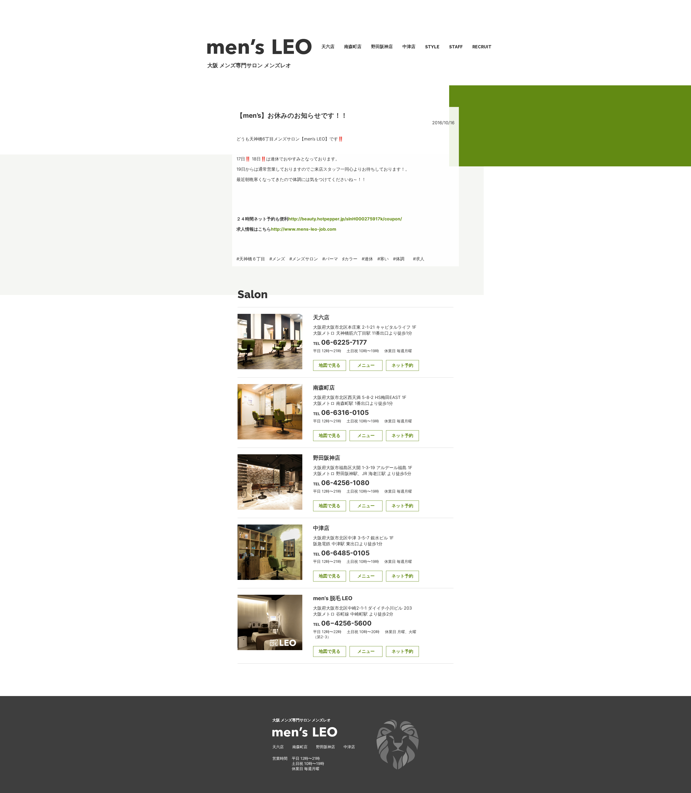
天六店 (327, 46)
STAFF (456, 46)
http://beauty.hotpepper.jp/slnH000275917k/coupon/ (345, 218)
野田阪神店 (382, 46)
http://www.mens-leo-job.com (303, 229)
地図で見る (329, 365)
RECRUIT (482, 46)
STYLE (432, 46)
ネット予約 (402, 365)
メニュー (366, 365)
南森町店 (352, 46)
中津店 (408, 46)
